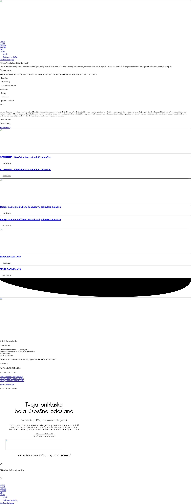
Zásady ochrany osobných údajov (12, 379)
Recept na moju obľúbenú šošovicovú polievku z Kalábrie (30, 207)
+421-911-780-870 (44, 434)
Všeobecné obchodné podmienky (11, 377)
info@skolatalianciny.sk (44, 436)
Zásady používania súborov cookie (12, 381)
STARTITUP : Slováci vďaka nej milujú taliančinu (25, 157)
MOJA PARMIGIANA (10, 256)
